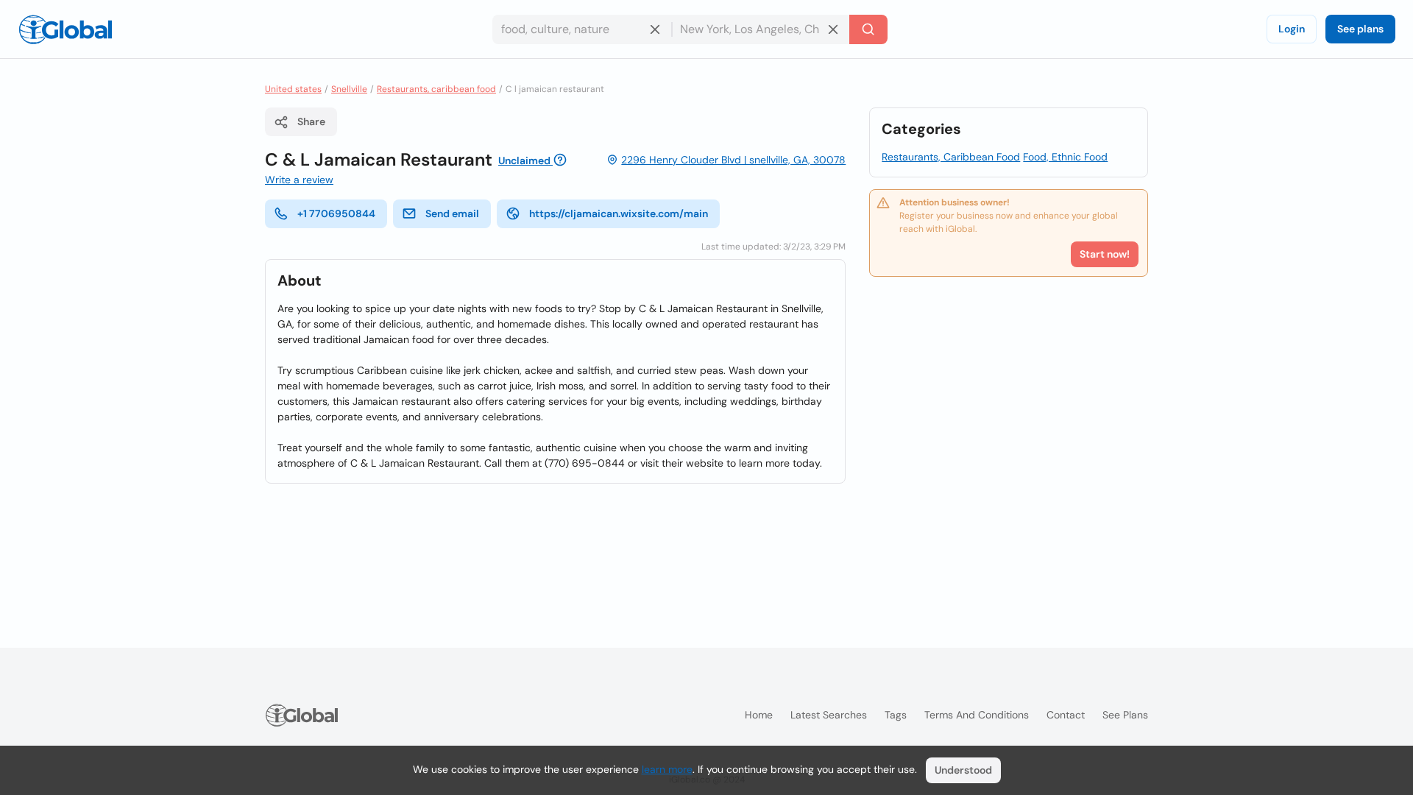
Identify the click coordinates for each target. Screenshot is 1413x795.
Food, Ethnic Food (1065, 156)
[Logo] (65, 29)
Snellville (349, 89)
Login (1291, 28)
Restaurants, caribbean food (436, 89)
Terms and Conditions (976, 714)
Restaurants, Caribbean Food (951, 156)
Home (759, 714)
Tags (896, 714)
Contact (1066, 714)
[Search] (868, 29)
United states (293, 89)
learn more (667, 769)
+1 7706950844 (336, 213)
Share (311, 121)
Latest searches (828, 714)
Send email (452, 213)
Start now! (1105, 254)
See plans (1360, 28)
